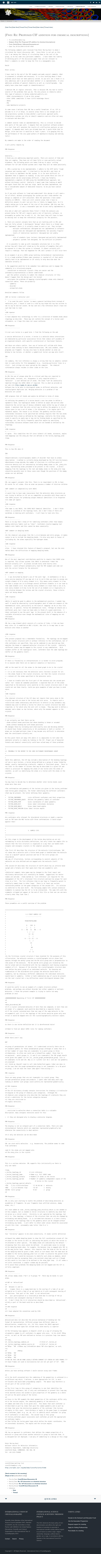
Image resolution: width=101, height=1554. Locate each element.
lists (16, 21)
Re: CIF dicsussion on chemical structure (32, 1481)
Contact (7, 1539)
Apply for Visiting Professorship (77, 1527)
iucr (31, 6)
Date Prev (8, 27)
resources (80, 6)
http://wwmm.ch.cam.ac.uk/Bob (26, 385)
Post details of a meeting (76, 1530)
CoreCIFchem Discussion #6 (27, 1479)
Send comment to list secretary (16, 1473)
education (60, 6)
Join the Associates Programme (78, 1521)
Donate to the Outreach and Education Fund (82, 1518)
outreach (92, 6)
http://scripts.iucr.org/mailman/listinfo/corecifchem (25, 1467)
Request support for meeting (77, 1524)
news (51, 6)
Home (2, 21)
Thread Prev (23, 27)
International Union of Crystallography (39, 1551)
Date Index (40, 27)
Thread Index (48, 27)
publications (40, 6)
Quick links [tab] (50, 1499)
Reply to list (10, 1475)
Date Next (15, 27)
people (70, 6)
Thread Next (32, 27)
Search (14, 1539)
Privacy (21, 1539)
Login (14, 2)
